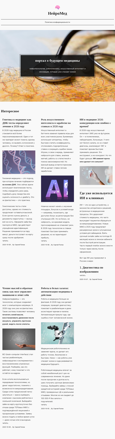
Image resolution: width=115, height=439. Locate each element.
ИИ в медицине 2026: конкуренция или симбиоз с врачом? (95, 123)
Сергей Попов (20, 245)
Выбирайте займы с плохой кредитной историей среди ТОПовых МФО (57, 389)
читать (5, 241)
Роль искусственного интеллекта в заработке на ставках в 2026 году (56, 123)
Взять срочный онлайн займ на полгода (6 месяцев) (96, 236)
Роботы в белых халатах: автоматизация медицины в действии (56, 292)
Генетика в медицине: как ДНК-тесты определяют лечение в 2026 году (16, 123)
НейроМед (57, 13)
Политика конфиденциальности (57, 22)
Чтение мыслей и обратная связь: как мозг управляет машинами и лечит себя (17, 292)
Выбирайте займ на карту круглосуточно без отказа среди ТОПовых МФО (17, 404)
